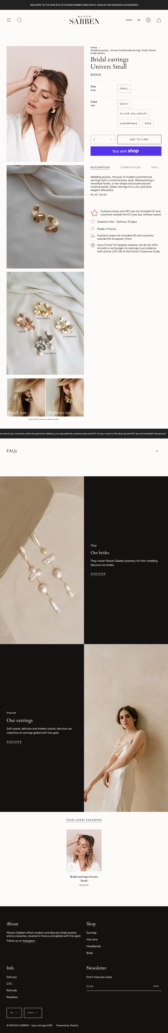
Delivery (12, 977)
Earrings (91, 932)
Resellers (12, 997)
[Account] (148, 20)
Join (156, 986)
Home (94, 47)
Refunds (12, 990)
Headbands (93, 946)
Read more (99, 194)
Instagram (29, 940)
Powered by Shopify (67, 1025)
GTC (9, 983)
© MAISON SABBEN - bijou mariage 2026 (29, 1025)
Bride (89, 953)
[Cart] (158, 20)
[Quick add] (71, 866)
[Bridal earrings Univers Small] (84, 850)
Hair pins (92, 939)
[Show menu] (8, 20)
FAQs (12, 451)
